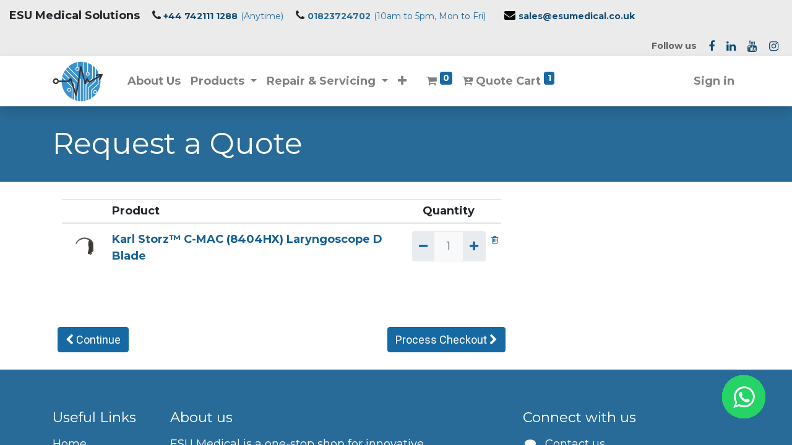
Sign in (714, 81)
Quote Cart (512, 80)
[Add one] (474, 246)
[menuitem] (154, 81)
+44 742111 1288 (200, 16)
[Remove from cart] (494, 239)
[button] (402, 81)
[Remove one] (423, 246)
